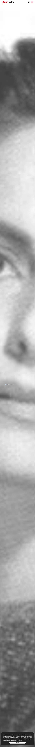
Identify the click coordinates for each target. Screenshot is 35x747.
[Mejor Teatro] (8, 2)
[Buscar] (29, 2)
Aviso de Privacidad (18, 740)
